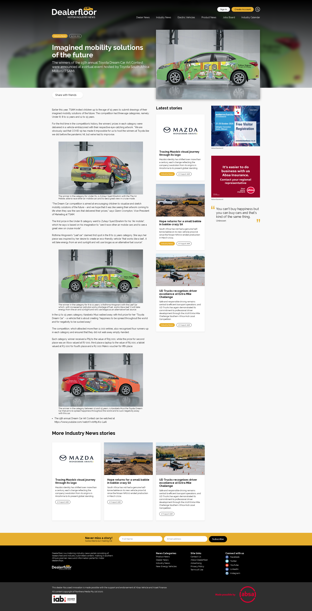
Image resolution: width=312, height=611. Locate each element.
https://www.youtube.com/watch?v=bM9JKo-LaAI (80, 422)
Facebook (235, 557)
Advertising (196, 563)
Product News (209, 17)
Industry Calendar (250, 17)
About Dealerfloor (199, 560)
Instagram (235, 573)
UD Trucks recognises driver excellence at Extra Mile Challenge (178, 294)
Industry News (163, 17)
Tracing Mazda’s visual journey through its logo (179, 153)
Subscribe (218, 539)
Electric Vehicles (186, 17)
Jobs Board (229, 17)
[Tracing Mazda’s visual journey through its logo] (180, 130)
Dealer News (143, 17)
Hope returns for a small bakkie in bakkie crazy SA (180, 223)
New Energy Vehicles (166, 566)
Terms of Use (197, 569)
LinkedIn (234, 569)
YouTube (234, 565)
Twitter (233, 561)
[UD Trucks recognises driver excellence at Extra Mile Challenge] (180, 270)
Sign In (223, 9)
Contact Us (196, 556)
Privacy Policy (197, 566)
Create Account (242, 9)
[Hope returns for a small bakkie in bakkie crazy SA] (180, 200)
